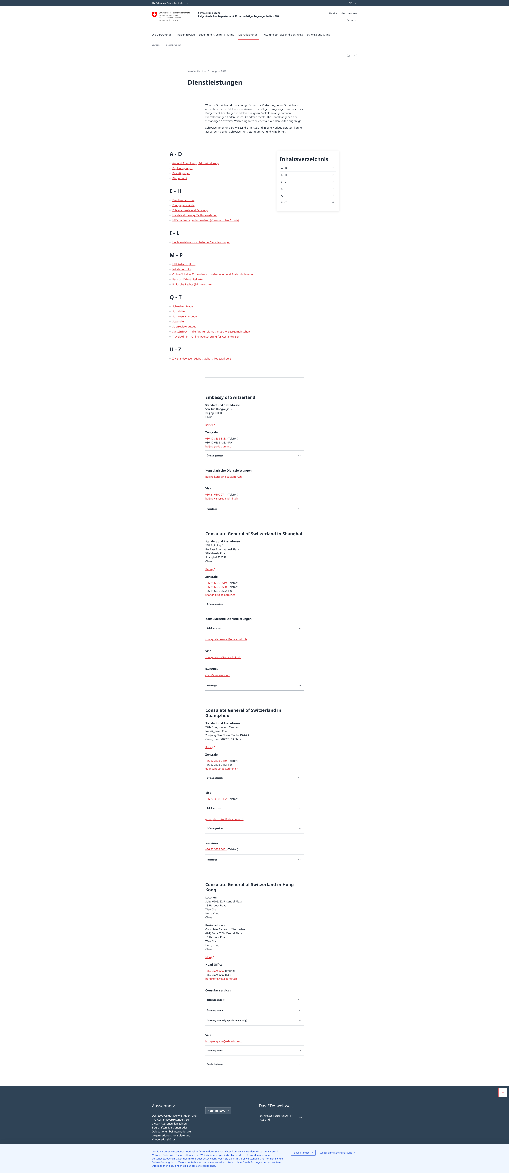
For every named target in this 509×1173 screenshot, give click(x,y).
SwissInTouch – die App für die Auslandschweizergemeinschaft (211, 331)
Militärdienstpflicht (183, 264)
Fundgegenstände (183, 205)
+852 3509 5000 (214, 971)
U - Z (284, 202)
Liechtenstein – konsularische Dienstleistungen (201, 242)
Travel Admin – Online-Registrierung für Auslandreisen (206, 336)
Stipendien (178, 321)
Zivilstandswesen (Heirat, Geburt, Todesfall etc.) (201, 358)
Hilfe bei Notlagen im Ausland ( (191, 220)
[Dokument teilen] (355, 55)
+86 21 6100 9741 (216, 494)
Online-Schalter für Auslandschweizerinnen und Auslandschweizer (213, 274)
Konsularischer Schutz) (225, 220)
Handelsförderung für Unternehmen (194, 215)
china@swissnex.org (218, 675)
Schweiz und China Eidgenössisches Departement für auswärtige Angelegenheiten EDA (239, 14)
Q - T (284, 195)
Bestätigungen (181, 173)
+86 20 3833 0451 (216, 849)
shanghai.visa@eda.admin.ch (223, 657)
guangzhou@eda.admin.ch (221, 768)
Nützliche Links (181, 269)
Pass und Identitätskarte (187, 279)
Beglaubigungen (182, 168)
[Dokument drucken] (348, 55)
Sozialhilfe (178, 311)
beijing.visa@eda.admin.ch (221, 498)
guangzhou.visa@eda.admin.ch (224, 819)
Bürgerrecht (179, 178)
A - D (284, 168)
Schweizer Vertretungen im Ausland (276, 1117)
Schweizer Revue (182, 306)
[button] (162, 34)
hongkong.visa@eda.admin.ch (223, 1041)
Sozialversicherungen (185, 316)
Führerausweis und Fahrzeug (190, 210)
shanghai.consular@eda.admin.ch (226, 639)
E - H (284, 174)
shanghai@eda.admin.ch (220, 595)
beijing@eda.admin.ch (218, 446)
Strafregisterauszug (184, 326)
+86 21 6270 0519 (216, 583)
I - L (283, 181)
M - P (284, 188)
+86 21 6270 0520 (216, 587)
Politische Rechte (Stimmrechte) (192, 284)
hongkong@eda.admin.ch (221, 978)
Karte (208, 425)
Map (208, 957)
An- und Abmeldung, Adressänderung (195, 163)
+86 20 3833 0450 (216, 760)
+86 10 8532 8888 (216, 438)
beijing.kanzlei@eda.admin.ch (223, 476)
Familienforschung (183, 200)
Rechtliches (208, 1165)
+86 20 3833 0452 (216, 799)
